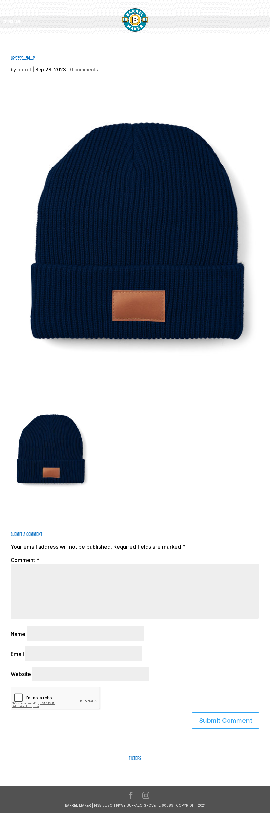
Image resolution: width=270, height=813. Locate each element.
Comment (25, 560)
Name (18, 634)
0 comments (84, 69)
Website (21, 674)
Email (17, 654)
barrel (24, 69)
